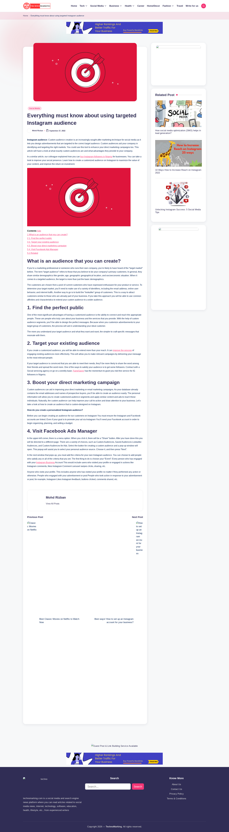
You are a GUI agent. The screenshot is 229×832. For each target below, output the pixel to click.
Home (25, 16)
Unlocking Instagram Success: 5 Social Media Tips (178, 210)
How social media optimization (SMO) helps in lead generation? (178, 131)
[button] (52, 504)
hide (39, 231)
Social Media (34, 108)
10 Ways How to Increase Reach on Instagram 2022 (178, 171)
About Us (176, 784)
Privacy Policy (176, 794)
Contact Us (176, 789)
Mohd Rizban (56, 497)
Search (138, 786)
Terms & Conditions (176, 798)
